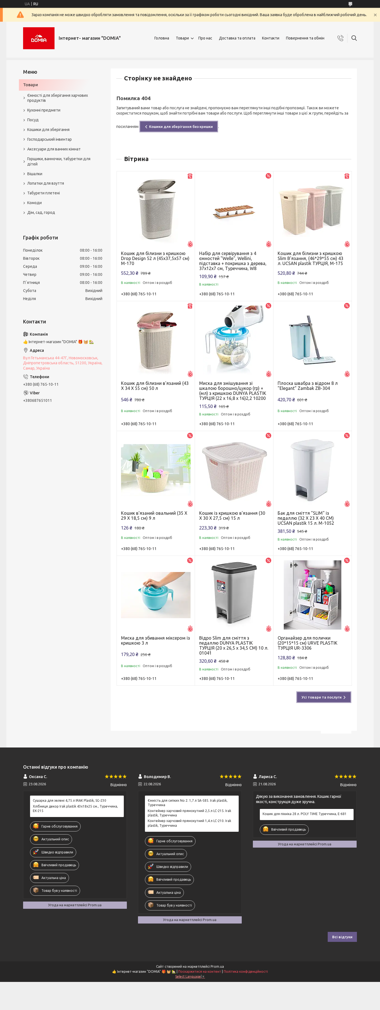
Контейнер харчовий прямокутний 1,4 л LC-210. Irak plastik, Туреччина (189, 823)
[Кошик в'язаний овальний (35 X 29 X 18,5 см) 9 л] (156, 470)
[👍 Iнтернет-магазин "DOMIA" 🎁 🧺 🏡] (39, 38)
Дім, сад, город (41, 212)
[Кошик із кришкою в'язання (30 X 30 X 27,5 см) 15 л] (234, 470)
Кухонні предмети (43, 110)
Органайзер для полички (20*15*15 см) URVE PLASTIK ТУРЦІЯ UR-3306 (307, 642)
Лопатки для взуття (45, 183)
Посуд (33, 120)
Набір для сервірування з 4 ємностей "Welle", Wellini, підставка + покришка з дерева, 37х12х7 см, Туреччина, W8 (233, 261)
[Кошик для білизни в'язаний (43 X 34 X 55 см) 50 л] (156, 340)
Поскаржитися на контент (199, 971)
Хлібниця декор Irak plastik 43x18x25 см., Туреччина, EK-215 (75, 808)
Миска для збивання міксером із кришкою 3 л (155, 640)
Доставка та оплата (237, 38)
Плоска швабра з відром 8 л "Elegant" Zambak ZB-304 (308, 386)
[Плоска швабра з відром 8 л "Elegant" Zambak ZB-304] (312, 340)
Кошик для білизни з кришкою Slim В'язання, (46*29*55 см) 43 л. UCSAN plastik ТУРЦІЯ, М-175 (310, 258)
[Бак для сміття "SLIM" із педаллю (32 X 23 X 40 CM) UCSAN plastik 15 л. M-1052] (312, 470)
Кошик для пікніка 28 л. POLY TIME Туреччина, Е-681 (305, 814)
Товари (182, 38)
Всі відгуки (342, 937)
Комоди (34, 202)
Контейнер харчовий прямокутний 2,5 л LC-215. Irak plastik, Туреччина (189, 813)
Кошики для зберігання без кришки (181, 126)
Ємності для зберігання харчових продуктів (57, 98)
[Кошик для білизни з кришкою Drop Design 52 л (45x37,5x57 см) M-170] (156, 210)
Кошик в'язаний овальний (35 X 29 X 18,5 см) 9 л (154, 516)
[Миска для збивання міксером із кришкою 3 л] (156, 595)
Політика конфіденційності (246, 971)
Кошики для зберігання (48, 129)
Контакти (270, 38)
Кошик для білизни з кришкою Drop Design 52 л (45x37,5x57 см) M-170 (155, 258)
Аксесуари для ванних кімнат (54, 149)
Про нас (205, 38)
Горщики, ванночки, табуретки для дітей (58, 161)
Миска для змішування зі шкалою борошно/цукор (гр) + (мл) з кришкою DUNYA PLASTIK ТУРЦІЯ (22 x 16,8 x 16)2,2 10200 (232, 391)
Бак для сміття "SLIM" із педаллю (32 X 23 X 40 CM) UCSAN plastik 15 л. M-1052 (306, 518)
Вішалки (34, 174)
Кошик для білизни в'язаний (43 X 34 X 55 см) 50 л (155, 386)
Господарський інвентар (49, 139)
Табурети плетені (43, 193)
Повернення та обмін (305, 38)
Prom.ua (217, 966)
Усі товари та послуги (322, 697)
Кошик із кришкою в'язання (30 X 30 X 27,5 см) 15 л (232, 516)
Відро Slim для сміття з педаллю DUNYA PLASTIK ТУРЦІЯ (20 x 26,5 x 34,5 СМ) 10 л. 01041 (233, 645)
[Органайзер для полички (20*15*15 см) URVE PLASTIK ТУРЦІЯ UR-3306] (312, 595)
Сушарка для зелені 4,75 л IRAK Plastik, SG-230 (69, 800)
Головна (161, 38)
